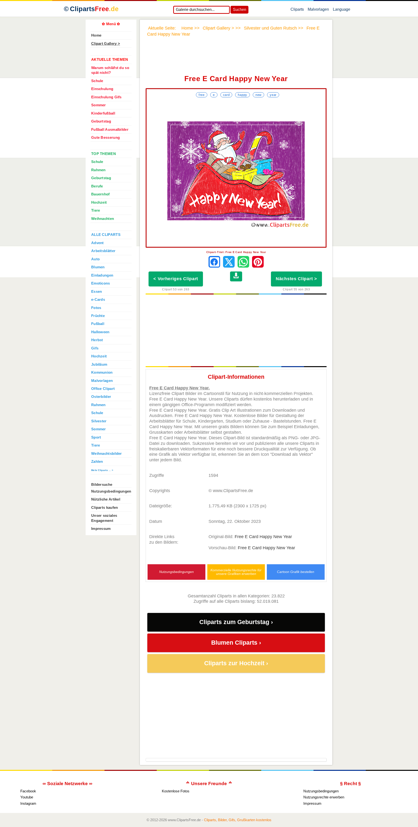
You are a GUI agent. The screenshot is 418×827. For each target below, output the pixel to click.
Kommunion (102, 372)
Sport (96, 437)
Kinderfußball (103, 113)
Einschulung (102, 89)
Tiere (95, 210)
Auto (95, 259)
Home (96, 35)
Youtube (26, 797)
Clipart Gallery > (105, 44)
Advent (97, 243)
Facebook (28, 791)
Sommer (98, 105)
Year (273, 95)
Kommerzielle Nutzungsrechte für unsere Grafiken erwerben (235, 572)
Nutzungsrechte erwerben (323, 797)
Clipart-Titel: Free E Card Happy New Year (236, 252)
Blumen (98, 267)
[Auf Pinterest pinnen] (258, 262)
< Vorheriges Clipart (175, 278)
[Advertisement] (236, 59)
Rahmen (98, 170)
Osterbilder (101, 397)
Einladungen (102, 275)
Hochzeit (99, 202)
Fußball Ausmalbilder (109, 129)
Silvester (99, 421)
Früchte (98, 316)
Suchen (239, 10)
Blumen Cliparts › (236, 642)
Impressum (101, 529)
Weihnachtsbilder (106, 454)
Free (202, 95)
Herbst (97, 340)
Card (226, 95)
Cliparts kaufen (104, 508)
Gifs (94, 348)
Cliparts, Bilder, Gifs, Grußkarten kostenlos (237, 820)
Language (341, 10)
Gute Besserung (105, 137)
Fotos (96, 308)
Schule (97, 81)
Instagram (28, 803)
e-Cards (98, 299)
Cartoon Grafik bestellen (295, 572)
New (258, 95)
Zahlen (97, 462)
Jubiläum (99, 364)
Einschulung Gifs (106, 97)
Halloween (100, 332)
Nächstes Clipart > (296, 278)
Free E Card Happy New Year (263, 536)
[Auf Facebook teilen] (214, 262)
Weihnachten (102, 219)
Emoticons (100, 283)
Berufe (97, 186)
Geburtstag (101, 121)
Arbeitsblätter (103, 251)
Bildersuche (101, 485)
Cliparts (94, 9)
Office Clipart (103, 389)
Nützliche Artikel (105, 499)
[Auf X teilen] (229, 262)
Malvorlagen (318, 10)
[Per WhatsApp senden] (243, 262)
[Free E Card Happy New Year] (236, 173)
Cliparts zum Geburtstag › (236, 622)
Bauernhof (100, 194)
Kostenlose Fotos (175, 791)
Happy (242, 95)
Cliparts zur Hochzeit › (236, 663)
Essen (96, 292)
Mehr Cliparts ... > (102, 470)
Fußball (97, 324)
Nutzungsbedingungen (176, 572)
